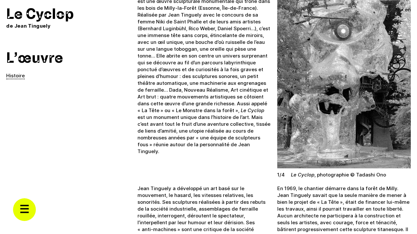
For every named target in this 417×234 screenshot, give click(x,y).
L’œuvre (34, 57)
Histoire (15, 75)
